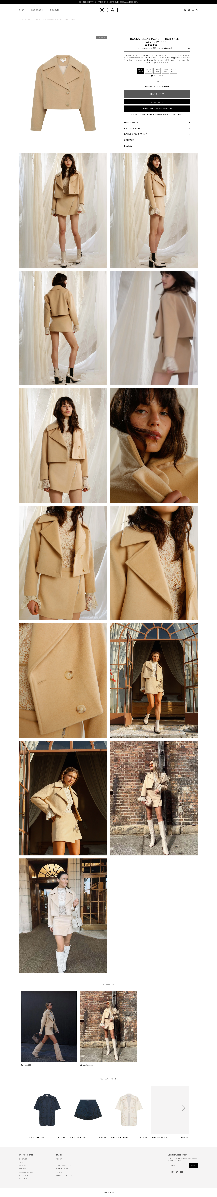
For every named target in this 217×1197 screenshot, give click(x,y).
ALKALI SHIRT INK (36, 1137)
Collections (33, 20)
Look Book (37, 10)
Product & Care (133, 128)
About (59, 1159)
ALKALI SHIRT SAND (119, 1137)
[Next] (183, 1108)
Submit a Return (26, 1172)
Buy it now (157, 102)
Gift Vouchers (25, 1179)
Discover (55, 10)
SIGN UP (193, 1165)
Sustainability (62, 1169)
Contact (129, 140)
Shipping (22, 1166)
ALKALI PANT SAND (160, 1137)
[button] (151, 45)
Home (22, 20)
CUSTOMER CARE (26, 1155)
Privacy (59, 1172)
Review (128, 146)
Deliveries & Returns (135, 134)
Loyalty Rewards (63, 1166)
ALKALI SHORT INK (78, 1137)
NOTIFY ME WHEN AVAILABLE (157, 108)
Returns (22, 1169)
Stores (59, 1162)
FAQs (21, 1162)
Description (131, 122)
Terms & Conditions (64, 1175)
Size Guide (158, 76)
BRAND (59, 1155)
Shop (21, 10)
